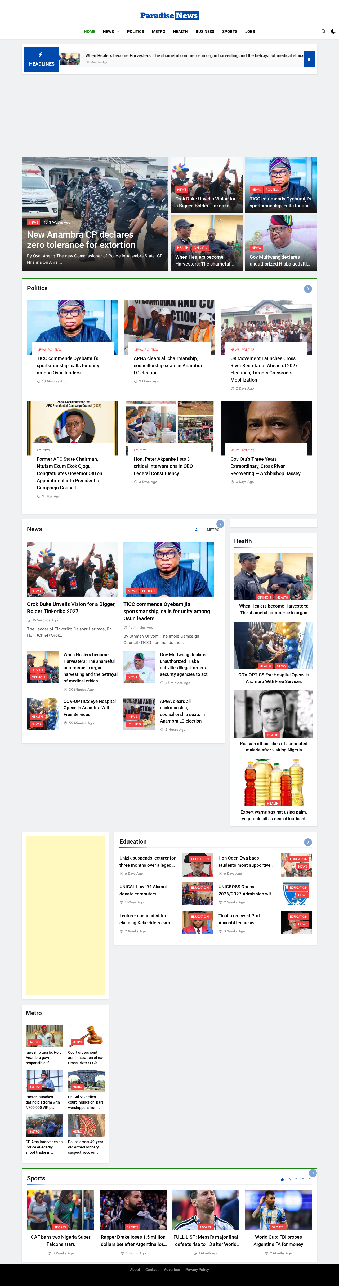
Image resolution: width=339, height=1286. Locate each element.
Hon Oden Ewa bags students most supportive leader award (244, 865)
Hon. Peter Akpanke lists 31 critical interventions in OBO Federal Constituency (163, 466)
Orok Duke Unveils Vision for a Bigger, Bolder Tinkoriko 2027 (205, 206)
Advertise (172, 1269)
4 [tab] (303, 1179)
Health (180, 31)
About (135, 1269)
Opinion (200, 247)
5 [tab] (310, 1179)
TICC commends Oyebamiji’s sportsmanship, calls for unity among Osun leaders (281, 206)
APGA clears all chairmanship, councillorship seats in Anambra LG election (168, 365)
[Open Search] (324, 31)
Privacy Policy (197, 1269)
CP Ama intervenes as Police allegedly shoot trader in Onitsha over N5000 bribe (44, 1152)
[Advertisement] (169, 114)
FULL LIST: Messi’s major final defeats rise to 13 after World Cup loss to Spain (205, 1244)
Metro (158, 31)
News (108, 31)
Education (200, 859)
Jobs (250, 31)
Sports (229, 31)
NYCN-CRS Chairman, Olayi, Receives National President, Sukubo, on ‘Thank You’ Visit (146, 244)
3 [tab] (296, 1179)
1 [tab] (282, 1179)
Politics (135, 31)
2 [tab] (289, 1179)
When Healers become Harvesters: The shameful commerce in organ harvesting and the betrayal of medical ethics (137, 55)
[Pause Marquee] (309, 59)
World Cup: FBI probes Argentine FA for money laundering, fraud (278, 1244)
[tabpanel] (60, 1223)
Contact (152, 1269)
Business (205, 31)
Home (89, 31)
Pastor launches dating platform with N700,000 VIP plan (43, 1102)
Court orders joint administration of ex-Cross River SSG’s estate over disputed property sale (85, 1063)
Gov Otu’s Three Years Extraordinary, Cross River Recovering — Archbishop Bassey (265, 466)
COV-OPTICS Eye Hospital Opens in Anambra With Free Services (90, 708)
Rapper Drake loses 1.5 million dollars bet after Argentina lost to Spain (133, 1244)
